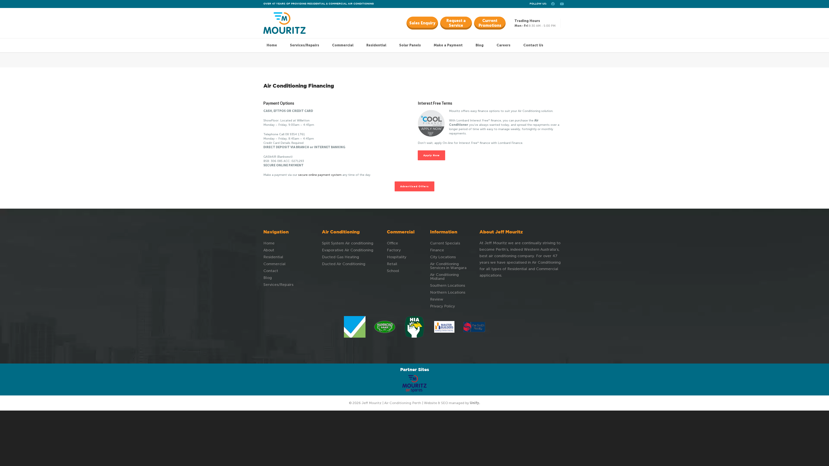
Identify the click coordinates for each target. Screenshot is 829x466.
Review (436, 299)
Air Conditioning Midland (444, 276)
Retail (392, 263)
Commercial (274, 263)
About (268, 250)
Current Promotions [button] (489, 23)
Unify (474, 403)
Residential (273, 257)
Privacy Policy (442, 306)
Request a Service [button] (456, 23)
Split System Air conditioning (347, 243)
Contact (270, 270)
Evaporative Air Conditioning (347, 250)
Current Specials (445, 243)
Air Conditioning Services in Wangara (448, 265)
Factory (394, 250)
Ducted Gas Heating (340, 257)
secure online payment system (320, 175)
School (393, 270)
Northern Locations (447, 292)
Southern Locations (447, 285)
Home (269, 243)
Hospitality (396, 257)
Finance (437, 250)
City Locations (443, 257)
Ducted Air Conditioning (343, 263)
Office (392, 243)
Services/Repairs (278, 284)
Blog (267, 277)
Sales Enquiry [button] (422, 23)
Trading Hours (527, 21)
